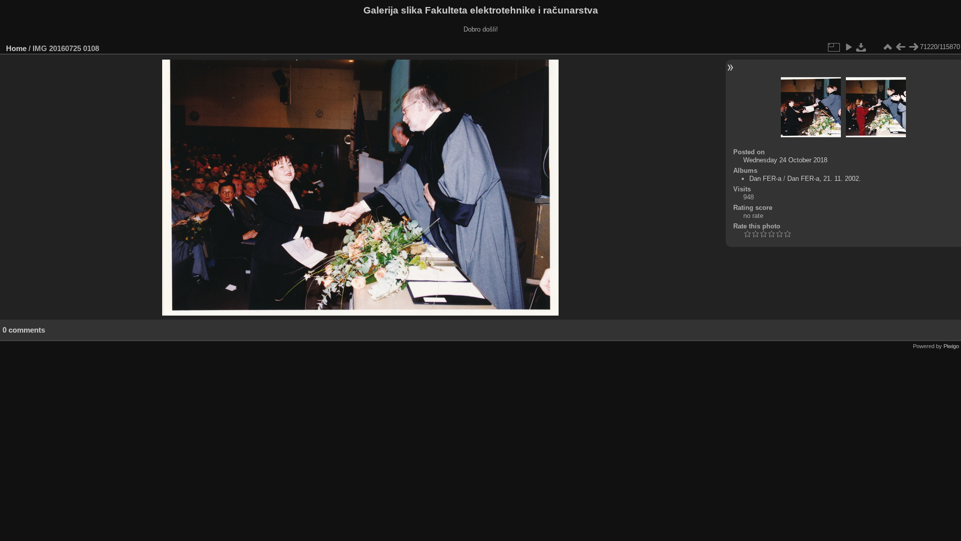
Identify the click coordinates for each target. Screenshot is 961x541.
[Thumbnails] (887, 47)
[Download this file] (861, 47)
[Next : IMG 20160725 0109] (913, 47)
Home (16, 48)
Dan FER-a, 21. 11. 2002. (824, 178)
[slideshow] (848, 47)
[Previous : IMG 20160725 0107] (900, 47)
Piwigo (951, 346)
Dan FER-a (765, 178)
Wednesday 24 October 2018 (785, 160)
